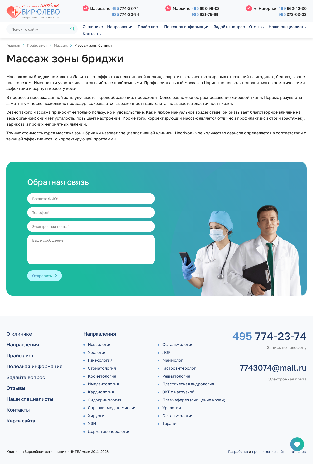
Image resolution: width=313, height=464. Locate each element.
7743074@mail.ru (273, 367)
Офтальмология (177, 344)
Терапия (170, 423)
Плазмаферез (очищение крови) (193, 399)
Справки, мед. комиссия (112, 407)
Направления (120, 26)
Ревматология (176, 376)
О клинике (93, 26)
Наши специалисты (288, 26)
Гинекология (100, 360)
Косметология (102, 376)
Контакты (92, 33)
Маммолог (172, 360)
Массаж (61, 45)
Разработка (238, 451)
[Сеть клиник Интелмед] (42, 11)
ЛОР (166, 352)
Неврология (99, 344)
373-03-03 (292, 14)
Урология (97, 352)
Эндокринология (104, 399)
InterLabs (298, 451)
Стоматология (102, 368)
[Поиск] (73, 29)
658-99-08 (206, 8)
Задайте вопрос (229, 26)
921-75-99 (205, 14)
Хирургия (97, 415)
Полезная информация (186, 26)
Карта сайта (20, 420)
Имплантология (103, 383)
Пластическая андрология (188, 383)
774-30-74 (125, 14)
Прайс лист (149, 26)
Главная (13, 45)
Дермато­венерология (109, 431)
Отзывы (257, 26)
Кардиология (101, 391)
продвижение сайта (269, 451)
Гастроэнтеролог (179, 368)
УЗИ (92, 423)
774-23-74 (125, 8)
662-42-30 (292, 8)
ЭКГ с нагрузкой (178, 391)
